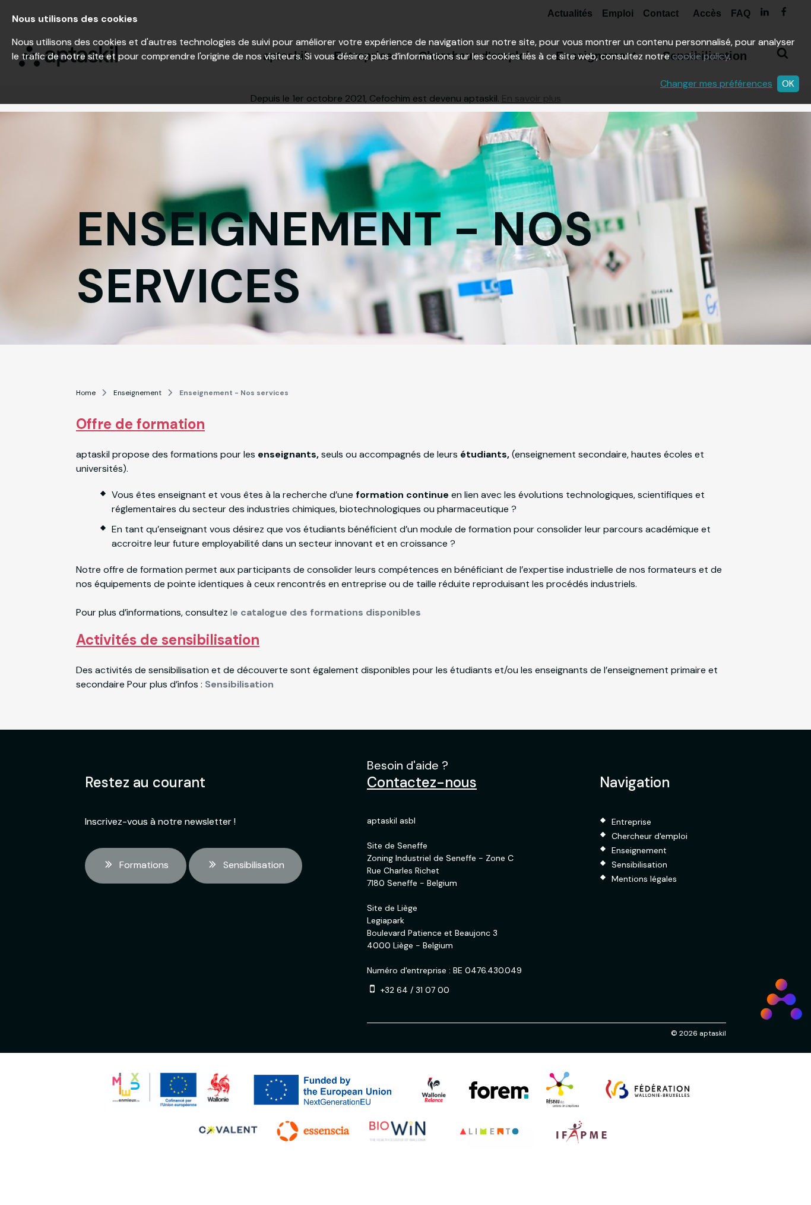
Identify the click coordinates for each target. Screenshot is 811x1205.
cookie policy (700, 56)
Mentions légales (644, 878)
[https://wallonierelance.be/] (433, 1090)
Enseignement (137, 393)
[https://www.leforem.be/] (498, 1090)
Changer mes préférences (716, 83)
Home (86, 393)
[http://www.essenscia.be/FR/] (313, 1131)
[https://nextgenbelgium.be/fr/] (323, 1090)
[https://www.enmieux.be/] (171, 1090)
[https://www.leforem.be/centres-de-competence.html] (562, 1090)
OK (788, 83)
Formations (144, 865)
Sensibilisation (253, 865)
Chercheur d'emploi (650, 836)
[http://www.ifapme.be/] (581, 1131)
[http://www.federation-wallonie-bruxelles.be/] (648, 1090)
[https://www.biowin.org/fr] (397, 1131)
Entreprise (631, 821)
